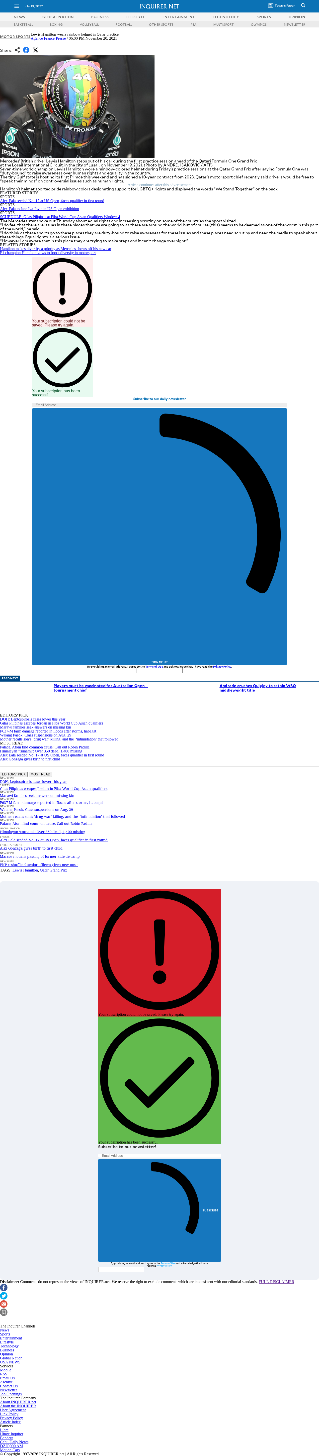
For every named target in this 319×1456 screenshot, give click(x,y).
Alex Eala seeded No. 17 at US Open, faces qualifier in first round (52, 201)
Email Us (7, 1378)
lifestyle (135, 16)
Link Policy (9, 1414)
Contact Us (9, 1386)
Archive (6, 1382)
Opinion (6, 1354)
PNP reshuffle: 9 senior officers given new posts (39, 864)
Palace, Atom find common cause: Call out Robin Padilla (44, 747)
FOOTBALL (124, 24)
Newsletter (8, 1390)
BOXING (56, 24)
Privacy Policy (222, 666)
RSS (3, 1374)
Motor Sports (15, 36)
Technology (9, 1346)
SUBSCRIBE (211, 1210)
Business (7, 1350)
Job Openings (11, 1394)
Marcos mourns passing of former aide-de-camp (40, 856)
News (19, 16)
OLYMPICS (259, 24)
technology (226, 16)
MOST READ (40, 774)
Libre (4, 1430)
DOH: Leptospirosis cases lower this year (32, 719)
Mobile (5, 1370)
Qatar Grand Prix (53, 870)
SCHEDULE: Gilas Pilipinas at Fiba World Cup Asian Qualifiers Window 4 (60, 217)
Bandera (6, 1438)
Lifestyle (7, 1342)
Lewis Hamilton (25, 870)
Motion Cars (10, 1450)
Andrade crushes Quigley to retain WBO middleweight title (258, 688)
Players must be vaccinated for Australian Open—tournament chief (101, 688)
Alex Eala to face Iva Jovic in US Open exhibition (39, 209)
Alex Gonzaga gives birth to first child (30, 759)
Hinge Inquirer (11, 1434)
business (100, 16)
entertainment (178, 16)
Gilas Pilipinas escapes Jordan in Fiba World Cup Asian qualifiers (51, 723)
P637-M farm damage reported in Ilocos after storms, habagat (48, 731)
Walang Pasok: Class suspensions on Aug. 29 (35, 735)
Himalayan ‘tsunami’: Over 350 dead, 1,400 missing (41, 751)
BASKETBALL (23, 24)
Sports (5, 1334)
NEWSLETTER (294, 24)
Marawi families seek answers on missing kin (35, 727)
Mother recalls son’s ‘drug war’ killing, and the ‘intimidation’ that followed (59, 739)
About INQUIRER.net (18, 1402)
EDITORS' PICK (14, 774)
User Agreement (13, 1410)
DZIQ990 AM (11, 1446)
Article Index (10, 1422)
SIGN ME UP (159, 662)
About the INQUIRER (18, 1406)
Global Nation (11, 1358)
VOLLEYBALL (89, 24)
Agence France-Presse (48, 38)
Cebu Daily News (14, 1442)
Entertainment (11, 1338)
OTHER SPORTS (161, 24)
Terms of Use (154, 666)
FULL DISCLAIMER (276, 1282)
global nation (58, 16)
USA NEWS (10, 1362)
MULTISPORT (223, 24)
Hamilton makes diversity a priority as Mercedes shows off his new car (55, 249)
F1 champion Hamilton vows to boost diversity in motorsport (48, 253)
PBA (193, 24)
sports (264, 16)
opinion (297, 16)
